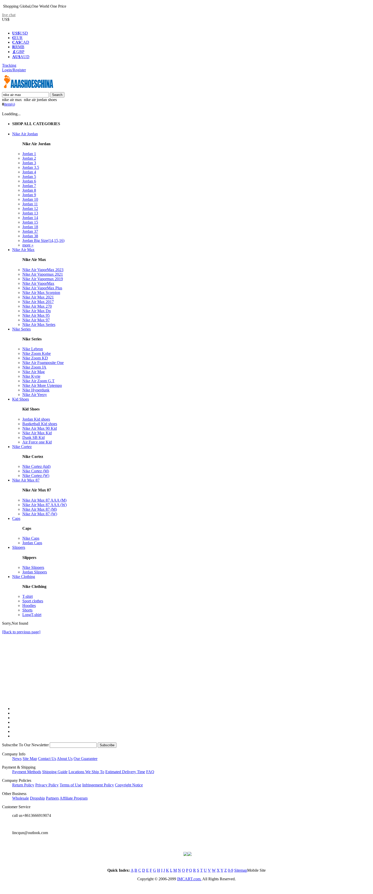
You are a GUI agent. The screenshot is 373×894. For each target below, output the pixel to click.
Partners (52, 798)
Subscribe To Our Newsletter (25, 745)
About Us (65, 758)
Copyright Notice (129, 785)
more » (27, 245)
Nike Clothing (23, 576)
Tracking (9, 65)
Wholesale (20, 798)
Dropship (37, 798)
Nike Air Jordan (25, 134)
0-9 (230, 870)
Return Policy (23, 785)
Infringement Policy (98, 785)
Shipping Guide (54, 772)
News (17, 758)
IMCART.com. (189, 879)
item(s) (9, 104)
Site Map (30, 758)
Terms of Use (70, 785)
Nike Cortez (22, 446)
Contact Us (47, 758)
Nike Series (21, 329)
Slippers (18, 547)
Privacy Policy (47, 785)
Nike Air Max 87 (26, 480)
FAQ (150, 772)
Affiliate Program (74, 798)
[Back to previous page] (21, 632)
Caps (16, 518)
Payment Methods (26, 772)
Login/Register (14, 70)
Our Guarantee (85, 758)
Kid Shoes (20, 399)
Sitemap (240, 870)
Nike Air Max (23, 249)
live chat (8, 15)
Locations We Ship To (86, 772)
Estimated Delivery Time (125, 772)
